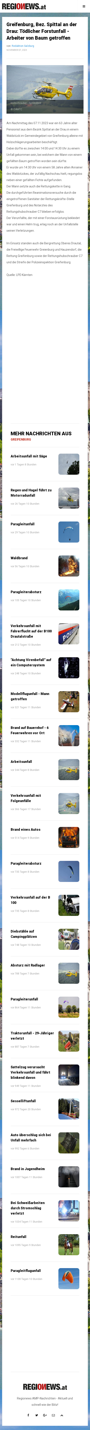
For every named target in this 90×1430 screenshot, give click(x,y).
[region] (45, 316)
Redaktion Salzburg (23, 45)
